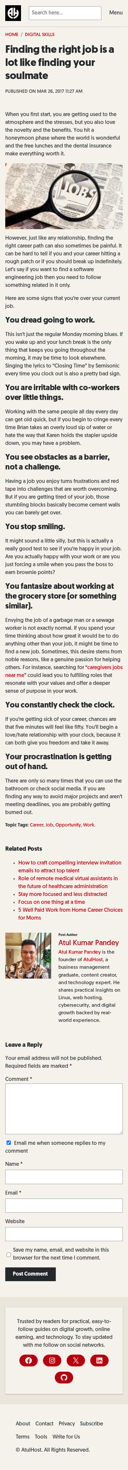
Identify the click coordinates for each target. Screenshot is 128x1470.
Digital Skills (39, 34)
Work (88, 825)
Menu (116, 13)
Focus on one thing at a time (51, 902)
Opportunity (68, 825)
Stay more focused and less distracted (62, 894)
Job (49, 825)
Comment (18, 1079)
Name (14, 1164)
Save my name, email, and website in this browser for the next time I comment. (61, 1254)
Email (13, 1193)
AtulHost (93, 960)
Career (36, 825)
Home (11, 34)
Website (15, 1221)
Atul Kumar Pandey (88, 943)
